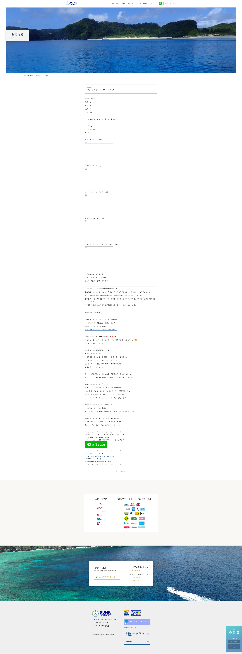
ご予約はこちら (234, 642)
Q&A (151, 3)
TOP (25, 75)
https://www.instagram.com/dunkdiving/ (99, 456)
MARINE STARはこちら (138, 621)
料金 (123, 3)
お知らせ (30, 75)
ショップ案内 (143, 3)
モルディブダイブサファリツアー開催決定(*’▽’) (101, 330)
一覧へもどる (121, 471)
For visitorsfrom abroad (234, 647)
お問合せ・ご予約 (170, 3)
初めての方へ (132, 3)
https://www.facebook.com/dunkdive (98, 461)
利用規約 (129, 641)
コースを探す (116, 3)
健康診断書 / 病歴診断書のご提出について (135, 634)
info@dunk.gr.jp (135, 570)
